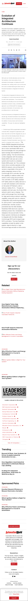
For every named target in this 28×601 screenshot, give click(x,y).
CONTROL (9, 583)
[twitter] (14, 50)
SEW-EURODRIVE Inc (8, 432)
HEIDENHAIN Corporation (9, 418)
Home (3, 11)
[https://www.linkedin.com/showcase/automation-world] (12, 576)
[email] (19, 50)
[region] (14, 595)
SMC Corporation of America (10, 437)
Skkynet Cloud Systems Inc (9, 434)
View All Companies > (14, 443)
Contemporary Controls (8, 414)
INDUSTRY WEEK (9, 584)
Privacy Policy (16, 594)
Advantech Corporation (8, 405)
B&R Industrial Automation (9, 407)
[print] (25, 50)
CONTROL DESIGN (17, 583)
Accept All (14, 598)
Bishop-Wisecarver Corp (9, 411)
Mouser (4, 428)
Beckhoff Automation (8, 409)
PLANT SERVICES (19, 584)
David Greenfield (14, 39)
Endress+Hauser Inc (7, 416)
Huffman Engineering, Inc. (9, 421)
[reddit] (16, 50)
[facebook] (9, 50)
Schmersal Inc (6, 430)
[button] (3, 4)
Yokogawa (5, 439)
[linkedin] (11, 50)
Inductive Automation (8, 423)
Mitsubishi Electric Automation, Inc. (11, 425)
